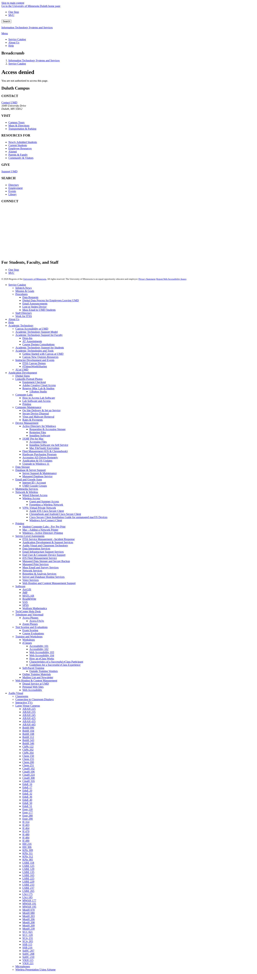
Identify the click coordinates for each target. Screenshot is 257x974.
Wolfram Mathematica (34, 608)
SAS (25, 602)
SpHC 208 (28, 953)
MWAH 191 (29, 903)
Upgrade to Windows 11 (35, 463)
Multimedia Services (26, 488)
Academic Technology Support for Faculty (39, 335)
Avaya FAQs (36, 620)
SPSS (25, 605)
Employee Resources (20, 148)
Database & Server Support (30, 470)
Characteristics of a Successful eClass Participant (56, 661)
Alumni (12, 151)
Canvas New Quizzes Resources (40, 356)
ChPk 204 (28, 752)
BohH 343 (28, 740)
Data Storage (22, 466)
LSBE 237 (28, 887)
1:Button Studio (38, 391)
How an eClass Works (41, 658)
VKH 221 (28, 963)
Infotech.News (23, 287)
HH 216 (26, 843)
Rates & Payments (32, 419)
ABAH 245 (28, 715)
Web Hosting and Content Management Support (49, 583)
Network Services (32, 570)
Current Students (17, 145)
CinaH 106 (28, 771)
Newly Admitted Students (22, 142)
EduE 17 (27, 787)
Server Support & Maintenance (39, 473)
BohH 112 (28, 737)
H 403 (25, 825)
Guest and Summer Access (44, 501)
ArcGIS (26, 589)
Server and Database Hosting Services (43, 576)
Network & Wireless (26, 492)
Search (6, 21)
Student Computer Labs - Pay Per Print (43, 526)
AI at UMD (21, 369)
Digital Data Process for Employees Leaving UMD (50, 300)
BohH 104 (28, 730)
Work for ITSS (23, 316)
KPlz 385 (27, 859)
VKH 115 (27, 960)
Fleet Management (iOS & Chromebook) (45, 451)
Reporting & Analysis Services (39, 573)
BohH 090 (28, 727)
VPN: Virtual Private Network (39, 507)
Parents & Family (18, 154)
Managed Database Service (37, 476)
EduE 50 (27, 803)
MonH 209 (28, 925)
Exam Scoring (30, 630)
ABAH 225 (28, 708)
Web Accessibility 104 (41, 655)
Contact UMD (9, 102)
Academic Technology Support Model (36, 331)
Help (11, 322)
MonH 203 (28, 916)
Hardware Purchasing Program (39, 454)
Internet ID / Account (34, 482)
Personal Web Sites (33, 686)
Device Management (26, 422)
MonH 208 (28, 922)
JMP (24, 592)
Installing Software (39, 435)
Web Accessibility (32, 689)
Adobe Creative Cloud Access (39, 385)
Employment (15, 188)
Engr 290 (27, 818)
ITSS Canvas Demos (34, 363)
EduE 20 (27, 790)
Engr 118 (27, 809)
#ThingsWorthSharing (34, 366)
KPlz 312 (27, 856)
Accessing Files (38, 441)
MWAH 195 (29, 906)
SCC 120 (27, 935)
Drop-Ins (27, 338)
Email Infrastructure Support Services (43, 551)
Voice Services (30, 580)
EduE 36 (27, 796)
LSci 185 (27, 897)
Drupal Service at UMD (35, 683)
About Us (13, 319)
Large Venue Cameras (27, 705)
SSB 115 (27, 944)
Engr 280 (27, 815)
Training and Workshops (28, 636)
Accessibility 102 (38, 649)
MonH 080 (28, 913)
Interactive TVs (24, 702)
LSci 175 (27, 894)
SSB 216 (27, 947)
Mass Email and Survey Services (40, 567)
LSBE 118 (28, 862)
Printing (26, 404)
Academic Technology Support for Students (39, 347)
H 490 (25, 840)
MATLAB (28, 595)
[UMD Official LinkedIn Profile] (27, 242)
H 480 (25, 834)
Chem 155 (28, 759)
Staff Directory (23, 313)
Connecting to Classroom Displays (34, 699)
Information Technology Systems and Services (27, 27)
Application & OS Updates (37, 460)
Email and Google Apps (28, 479)
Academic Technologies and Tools (34, 350)
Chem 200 (28, 762)
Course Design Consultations (38, 344)
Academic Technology (20, 325)
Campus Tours (16, 122)
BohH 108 (28, 733)
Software (20, 586)
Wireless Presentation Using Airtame (35, 969)
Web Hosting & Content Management (36, 680)
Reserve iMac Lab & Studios (38, 388)
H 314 (25, 821)
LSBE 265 (28, 891)
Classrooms (21, 696)
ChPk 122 (28, 746)
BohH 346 (28, 743)
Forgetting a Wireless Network (46, 504)
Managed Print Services (35, 564)
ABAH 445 (28, 724)
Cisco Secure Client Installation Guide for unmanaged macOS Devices (68, 517)
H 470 (25, 831)
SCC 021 (27, 931)
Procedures (21, 294)
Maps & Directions (18, 125)
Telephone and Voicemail (29, 614)
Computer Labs (24, 394)
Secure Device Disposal (35, 413)
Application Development (22, 372)
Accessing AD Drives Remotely (40, 457)
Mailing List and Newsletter (37, 677)
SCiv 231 (27, 938)
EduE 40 (27, 799)
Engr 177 (27, 812)
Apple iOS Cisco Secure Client (46, 510)
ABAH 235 (28, 711)
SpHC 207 (28, 950)
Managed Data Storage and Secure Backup (46, 561)
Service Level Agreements (29, 536)
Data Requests (30, 297)
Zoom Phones (30, 624)
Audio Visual (15, 693)
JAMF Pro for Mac (33, 438)
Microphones (22, 966)
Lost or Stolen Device (34, 306)
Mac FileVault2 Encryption (44, 448)
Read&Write (29, 598)
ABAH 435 (28, 721)
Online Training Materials (36, 674)
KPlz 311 (27, 853)
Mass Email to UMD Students (39, 309)
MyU (11, 15)
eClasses (27, 642)
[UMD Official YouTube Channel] (27, 232)
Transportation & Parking (22, 128)
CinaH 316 (28, 781)
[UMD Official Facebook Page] (27, 214)
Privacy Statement (147, 279)
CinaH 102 (28, 768)
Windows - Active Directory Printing (42, 532)
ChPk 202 (28, 749)
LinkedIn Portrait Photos (28, 378)
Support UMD (9, 171)
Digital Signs (22, 375)
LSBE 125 (28, 865)
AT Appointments (32, 341)
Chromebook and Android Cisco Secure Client (55, 514)
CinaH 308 (28, 777)
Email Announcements (34, 303)
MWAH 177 (29, 900)
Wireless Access (31, 498)
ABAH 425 (28, 718)
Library (12, 194)
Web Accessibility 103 (41, 652)
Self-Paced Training (33, 667)
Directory (13, 184)
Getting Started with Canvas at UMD (42, 353)
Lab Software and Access (36, 400)
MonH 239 (28, 928)
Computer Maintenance (28, 407)
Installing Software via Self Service (48, 444)
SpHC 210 (28, 957)
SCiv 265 (27, 941)
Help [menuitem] (11, 45)
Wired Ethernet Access (34, 495)
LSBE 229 (28, 881)
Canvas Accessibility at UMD (31, 328)
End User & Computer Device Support (43, 554)
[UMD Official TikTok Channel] (27, 251)
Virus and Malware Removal (38, 416)
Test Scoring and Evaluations (31, 627)
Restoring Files (37, 432)
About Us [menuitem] (13, 42)
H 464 (25, 828)
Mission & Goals (24, 291)
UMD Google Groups (34, 485)
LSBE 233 (28, 884)
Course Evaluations (33, 633)
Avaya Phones (30, 617)
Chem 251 (28, 765)
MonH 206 (28, 919)
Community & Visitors (20, 157)
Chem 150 (28, 755)
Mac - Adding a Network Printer (40, 529)
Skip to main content (12, 2)
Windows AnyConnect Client (45, 520)
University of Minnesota (34, 279)
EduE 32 (27, 793)
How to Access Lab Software (38, 397)
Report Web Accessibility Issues (171, 279)
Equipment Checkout (34, 382)
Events (12, 191)
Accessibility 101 (38, 646)
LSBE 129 (28, 869)
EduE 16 (27, 784)
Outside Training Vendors (43, 671)
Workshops (28, 639)
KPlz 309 (27, 850)
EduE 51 (27, 806)
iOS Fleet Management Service (39, 558)
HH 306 (26, 847)
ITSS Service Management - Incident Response (48, 539)
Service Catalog (17, 63)
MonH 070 (28, 909)
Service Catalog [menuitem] (17, 39)
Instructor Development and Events (34, 360)
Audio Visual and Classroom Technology (45, 545)
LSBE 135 (28, 872)
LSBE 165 (28, 875)
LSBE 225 (28, 878)
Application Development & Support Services (47, 542)
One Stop (13, 11)
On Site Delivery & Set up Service (41, 410)
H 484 (25, 837)
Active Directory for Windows (39, 426)
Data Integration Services (36, 548)
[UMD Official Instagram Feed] (27, 223)
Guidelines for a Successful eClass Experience (54, 664)
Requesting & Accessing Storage (47, 429)
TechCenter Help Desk (28, 611)
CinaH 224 (28, 774)
